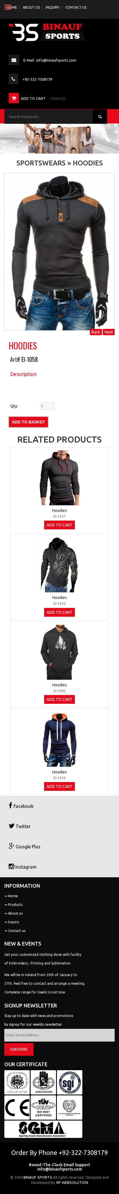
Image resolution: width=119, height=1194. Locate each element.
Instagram (25, 866)
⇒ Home (11, 896)
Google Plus (27, 846)
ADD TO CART (59, 525)
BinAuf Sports (37, 1177)
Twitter (22, 826)
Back (96, 332)
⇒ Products (13, 904)
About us (31, 7)
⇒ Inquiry (11, 922)
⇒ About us (13, 913)
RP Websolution (72, 1182)
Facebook (23, 806)
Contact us (75, 7)
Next (109, 332)
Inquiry (53, 7)
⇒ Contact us (14, 931)
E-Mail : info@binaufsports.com (49, 60)
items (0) (57, 98)
